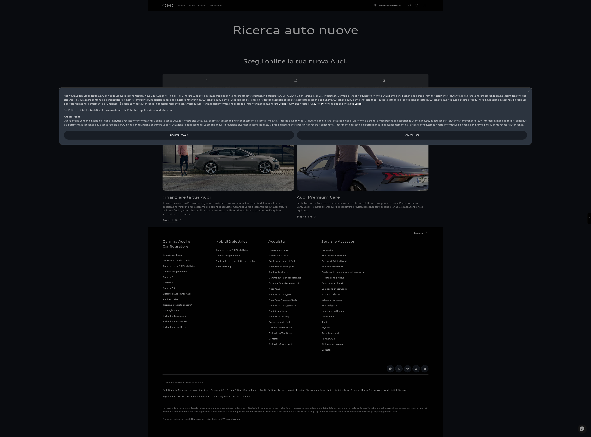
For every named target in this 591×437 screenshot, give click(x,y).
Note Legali (355, 103)
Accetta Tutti (412, 135)
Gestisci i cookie (179, 135)
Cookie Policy (286, 103)
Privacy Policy (315, 103)
